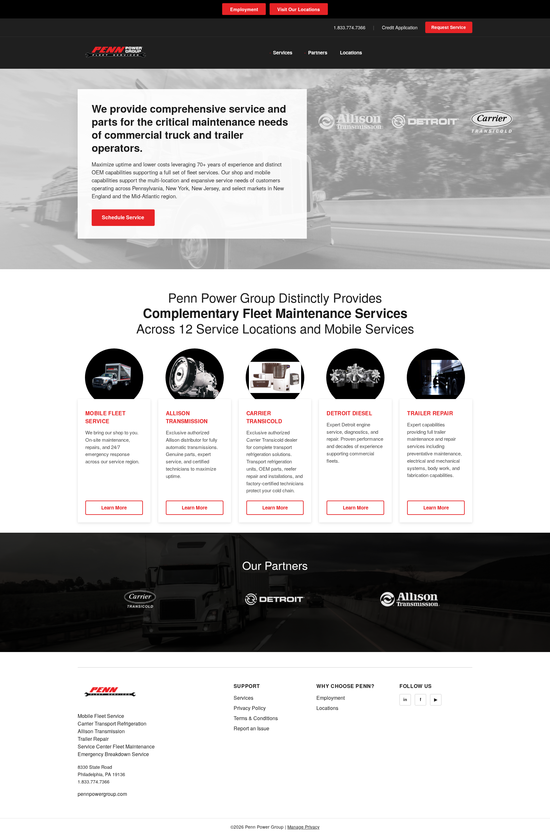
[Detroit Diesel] (275, 599)
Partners (317, 52)
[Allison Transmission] (410, 599)
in (405, 699)
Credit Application (400, 27)
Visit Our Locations (298, 9)
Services (282, 52)
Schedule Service (123, 217)
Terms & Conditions (256, 718)
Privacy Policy (250, 708)
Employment (244, 9)
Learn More (114, 507)
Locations (351, 52)
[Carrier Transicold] (140, 599)
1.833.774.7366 (349, 27)
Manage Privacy (303, 827)
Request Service (448, 27)
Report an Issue (251, 728)
